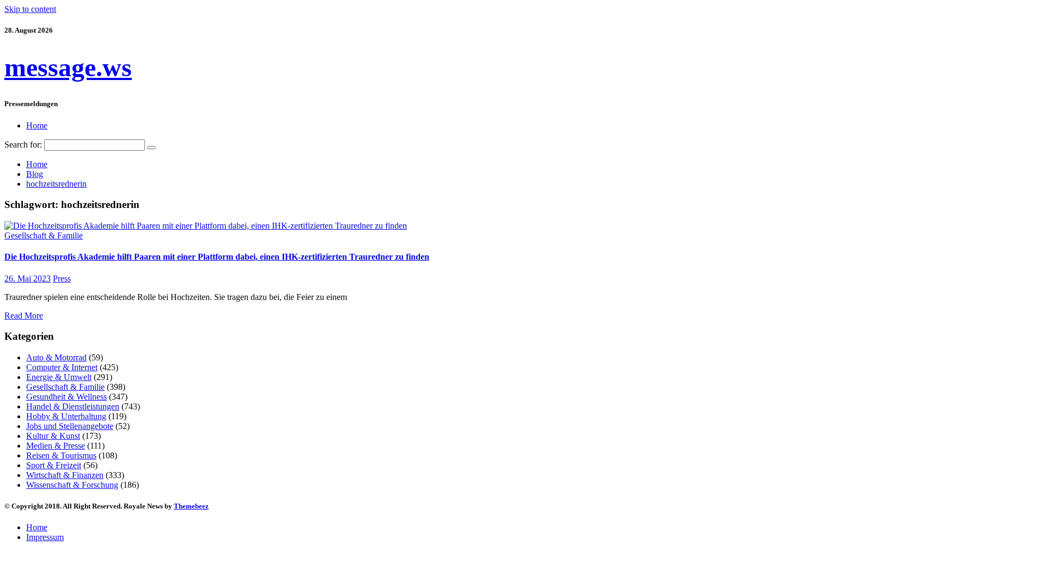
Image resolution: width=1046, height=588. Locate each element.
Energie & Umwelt (59, 377)
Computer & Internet (62, 367)
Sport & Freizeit (53, 465)
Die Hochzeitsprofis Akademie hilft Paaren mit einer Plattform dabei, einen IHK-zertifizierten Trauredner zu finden (216, 256)
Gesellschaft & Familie (43, 235)
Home (36, 125)
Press (62, 278)
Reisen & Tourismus (61, 455)
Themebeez (191, 506)
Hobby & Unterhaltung (66, 416)
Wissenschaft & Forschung (72, 484)
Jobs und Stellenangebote (69, 426)
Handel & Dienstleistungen (72, 406)
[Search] (151, 147)
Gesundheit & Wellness (66, 396)
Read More (23, 315)
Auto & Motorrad (56, 357)
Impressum (45, 537)
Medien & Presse (55, 445)
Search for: (23, 144)
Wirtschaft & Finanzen (65, 475)
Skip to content (30, 9)
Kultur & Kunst (53, 435)
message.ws (68, 67)
